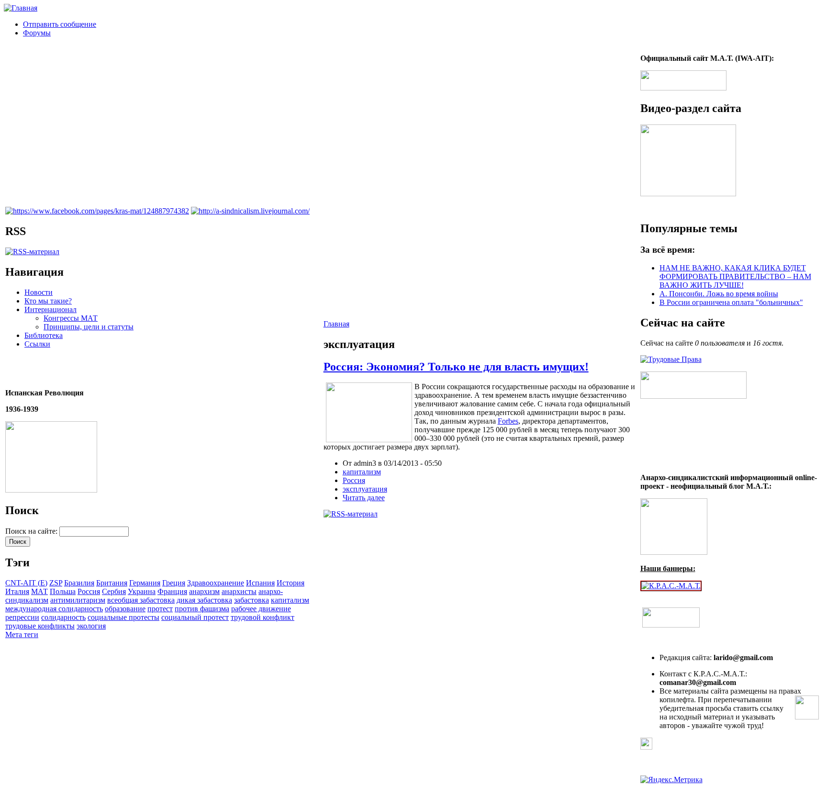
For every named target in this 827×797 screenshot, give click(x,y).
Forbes (508, 421)
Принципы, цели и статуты (89, 327)
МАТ (39, 591)
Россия (89, 591)
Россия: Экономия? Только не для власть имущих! (456, 366)
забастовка (251, 600)
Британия (111, 583)
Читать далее (364, 498)
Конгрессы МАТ (71, 318)
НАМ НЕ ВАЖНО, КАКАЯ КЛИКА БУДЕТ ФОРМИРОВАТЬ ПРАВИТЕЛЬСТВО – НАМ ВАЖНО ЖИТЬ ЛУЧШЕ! (735, 276)
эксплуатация (365, 489)
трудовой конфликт (262, 617)
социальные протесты (123, 617)
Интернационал (50, 309)
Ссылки (37, 344)
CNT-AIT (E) (26, 583)
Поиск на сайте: (32, 531)
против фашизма (202, 609)
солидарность (63, 617)
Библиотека (43, 335)
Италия (17, 591)
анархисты (239, 591)
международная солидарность (54, 609)
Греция (173, 583)
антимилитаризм (77, 600)
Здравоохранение (215, 583)
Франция (172, 591)
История (290, 583)
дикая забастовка (204, 600)
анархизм (204, 591)
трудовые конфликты (40, 626)
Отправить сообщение (59, 24)
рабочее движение (261, 609)
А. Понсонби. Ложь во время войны (718, 294)
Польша (63, 591)
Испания (260, 583)
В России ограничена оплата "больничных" (731, 302)
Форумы (37, 33)
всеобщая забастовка (141, 600)
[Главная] (20, 8)
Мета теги (21, 634)
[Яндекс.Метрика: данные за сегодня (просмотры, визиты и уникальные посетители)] (671, 779)
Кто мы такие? (48, 301)
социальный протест (195, 617)
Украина (142, 591)
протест (160, 609)
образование (125, 609)
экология (91, 626)
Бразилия (79, 583)
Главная (336, 324)
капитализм (290, 600)
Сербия (114, 591)
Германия (144, 583)
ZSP (55, 583)
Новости (38, 292)
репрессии (22, 617)
